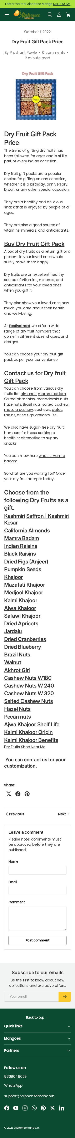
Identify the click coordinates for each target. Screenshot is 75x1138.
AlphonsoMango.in (26, 1127)
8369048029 (15, 1076)
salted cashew (55, 404)
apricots (42, 415)
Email (13, 882)
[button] (68, 14)
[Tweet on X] (8, 793)
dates (57, 409)
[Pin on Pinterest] (27, 793)
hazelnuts (12, 404)
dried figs (25, 415)
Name (13, 861)
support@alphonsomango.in (29, 1095)
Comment (17, 902)
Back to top (35, 1017)
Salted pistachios (19, 398)
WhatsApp (13, 1085)
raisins (9, 415)
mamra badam (52, 393)
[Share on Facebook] (17, 793)
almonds (28, 393)
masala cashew (18, 409)
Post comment (38, 940)
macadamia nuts (52, 398)
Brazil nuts (32, 404)
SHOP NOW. (61, 4)
